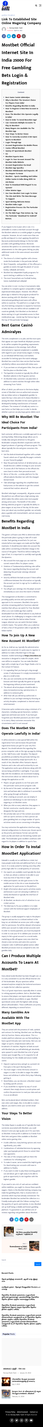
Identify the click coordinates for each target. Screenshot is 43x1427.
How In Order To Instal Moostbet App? (21, 119)
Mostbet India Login (14, 204)
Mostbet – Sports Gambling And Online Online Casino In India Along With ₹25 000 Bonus (21, 179)
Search (4, 1260)
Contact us (34, 1412)
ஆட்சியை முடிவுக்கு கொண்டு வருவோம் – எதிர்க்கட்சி (26, 1233)
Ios (7, 153)
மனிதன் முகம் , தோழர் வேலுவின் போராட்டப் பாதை (21, 1288)
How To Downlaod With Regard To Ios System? (21, 186)
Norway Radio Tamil (15, 28)
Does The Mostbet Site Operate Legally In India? (22, 116)
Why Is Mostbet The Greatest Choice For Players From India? (21, 102)
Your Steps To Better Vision (17, 134)
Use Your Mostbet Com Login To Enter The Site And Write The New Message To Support (21, 196)
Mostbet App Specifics (15, 167)
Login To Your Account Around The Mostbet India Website (20, 161)
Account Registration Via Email (18, 165)
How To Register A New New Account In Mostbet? (22, 110)
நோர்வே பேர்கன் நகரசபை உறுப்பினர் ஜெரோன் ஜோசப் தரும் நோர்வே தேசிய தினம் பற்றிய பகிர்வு (19, 1307)
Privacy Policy (10, 1412)
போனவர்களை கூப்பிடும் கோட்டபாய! (18, 1247)
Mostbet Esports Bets (14, 156)
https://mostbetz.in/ (33, 655)
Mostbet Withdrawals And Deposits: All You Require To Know (21, 172)
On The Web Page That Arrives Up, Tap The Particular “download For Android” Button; (21, 216)
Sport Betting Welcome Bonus (18, 201)
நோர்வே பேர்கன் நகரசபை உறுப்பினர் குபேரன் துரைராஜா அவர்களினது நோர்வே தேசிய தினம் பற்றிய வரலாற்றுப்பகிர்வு (20, 1297)
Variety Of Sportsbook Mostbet (19, 151)
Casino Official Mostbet (15, 148)
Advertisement (22, 1412)
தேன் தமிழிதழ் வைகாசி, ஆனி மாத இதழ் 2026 (19, 1280)
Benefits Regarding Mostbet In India (20, 105)
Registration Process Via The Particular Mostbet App (22, 209)
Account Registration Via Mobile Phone (22, 145)
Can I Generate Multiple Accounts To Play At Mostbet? (21, 124)
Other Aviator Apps (13, 190)
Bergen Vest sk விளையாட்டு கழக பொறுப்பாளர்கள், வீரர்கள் (26, 1392)
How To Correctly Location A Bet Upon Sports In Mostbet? (21, 138)
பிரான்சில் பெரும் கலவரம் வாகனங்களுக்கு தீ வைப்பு (23, 1380)
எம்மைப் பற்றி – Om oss (14, 1368)
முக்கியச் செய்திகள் (8, 15)
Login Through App (13, 142)
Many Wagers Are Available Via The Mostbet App (20, 130)
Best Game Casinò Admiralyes (18, 97)
